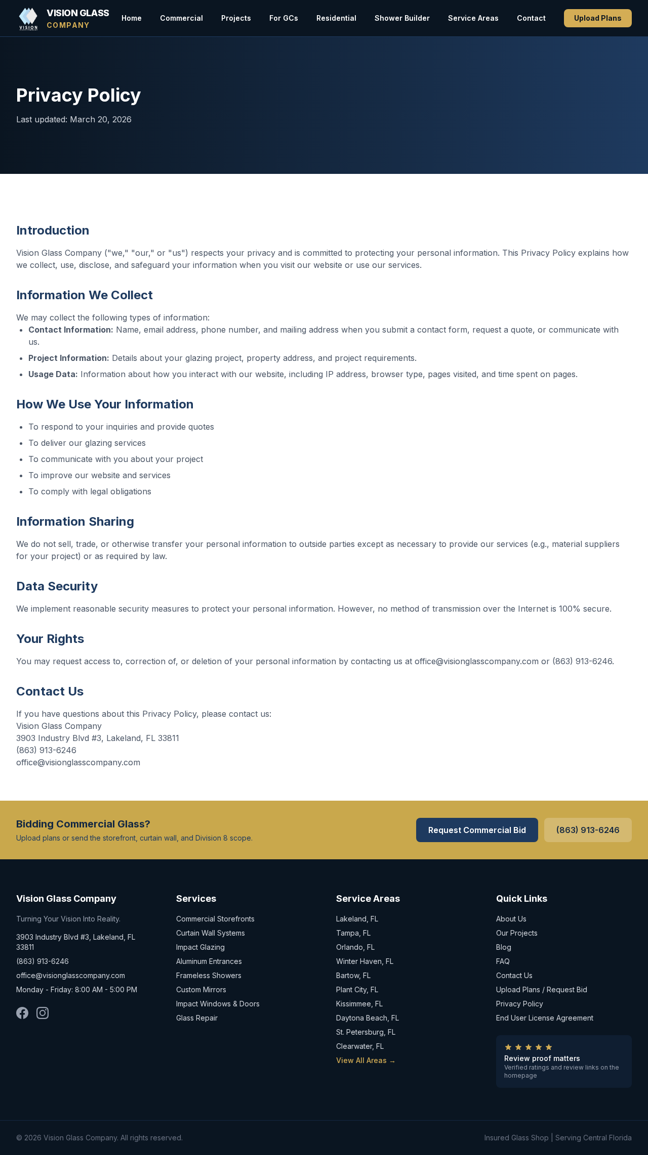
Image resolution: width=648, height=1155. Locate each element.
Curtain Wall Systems (210, 933)
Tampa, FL (353, 933)
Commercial (181, 18)
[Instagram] (42, 1013)
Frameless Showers (208, 975)
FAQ (503, 961)
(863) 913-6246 (588, 830)
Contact (531, 18)
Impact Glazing (200, 947)
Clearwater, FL (360, 1046)
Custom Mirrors (201, 989)
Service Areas (473, 18)
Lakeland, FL (357, 918)
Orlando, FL (355, 947)
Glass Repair (197, 1017)
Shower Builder (402, 18)
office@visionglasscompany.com (70, 975)
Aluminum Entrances (209, 961)
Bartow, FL (353, 975)
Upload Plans (598, 18)
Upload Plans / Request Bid (541, 989)
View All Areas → (366, 1060)
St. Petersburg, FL (365, 1032)
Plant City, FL (357, 989)
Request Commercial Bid (477, 830)
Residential (336, 18)
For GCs (283, 18)
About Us (511, 918)
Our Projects (517, 933)
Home (132, 18)
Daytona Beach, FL (367, 1017)
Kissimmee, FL (359, 1003)
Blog (503, 947)
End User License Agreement (544, 1017)
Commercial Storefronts (215, 918)
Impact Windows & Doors (218, 1003)
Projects (236, 18)
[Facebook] (22, 1013)
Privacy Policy (519, 1003)
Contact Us (514, 975)
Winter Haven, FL (364, 961)
